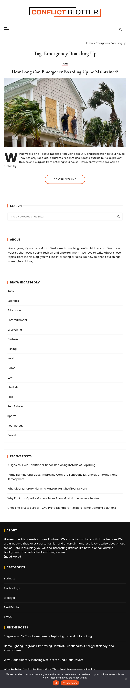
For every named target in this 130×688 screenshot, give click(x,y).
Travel (11, 435)
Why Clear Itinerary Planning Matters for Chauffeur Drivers (47, 489)
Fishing (12, 349)
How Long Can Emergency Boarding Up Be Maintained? (65, 72)
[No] (125, 679)
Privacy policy (69, 683)
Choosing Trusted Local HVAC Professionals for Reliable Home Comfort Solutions (61, 508)
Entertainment (17, 320)
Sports (11, 416)
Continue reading (65, 179)
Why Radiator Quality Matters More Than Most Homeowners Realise (53, 498)
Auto (10, 291)
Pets (10, 397)
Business (13, 301)
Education (14, 310)
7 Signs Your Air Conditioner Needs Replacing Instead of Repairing (51, 465)
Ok (56, 683)
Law (10, 378)
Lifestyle (12, 387)
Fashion (12, 339)
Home (65, 63)
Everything (14, 330)
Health (11, 358)
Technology (15, 426)
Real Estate (15, 406)
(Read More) (25, 261)
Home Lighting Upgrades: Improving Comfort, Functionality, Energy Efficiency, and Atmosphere (62, 477)
